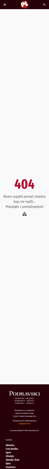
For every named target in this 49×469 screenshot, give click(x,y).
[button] (5, 5)
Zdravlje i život (12, 459)
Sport (8, 452)
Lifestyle (10, 456)
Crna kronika (12, 448)
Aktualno (10, 445)
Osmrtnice (10, 467)
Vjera (8, 463)
